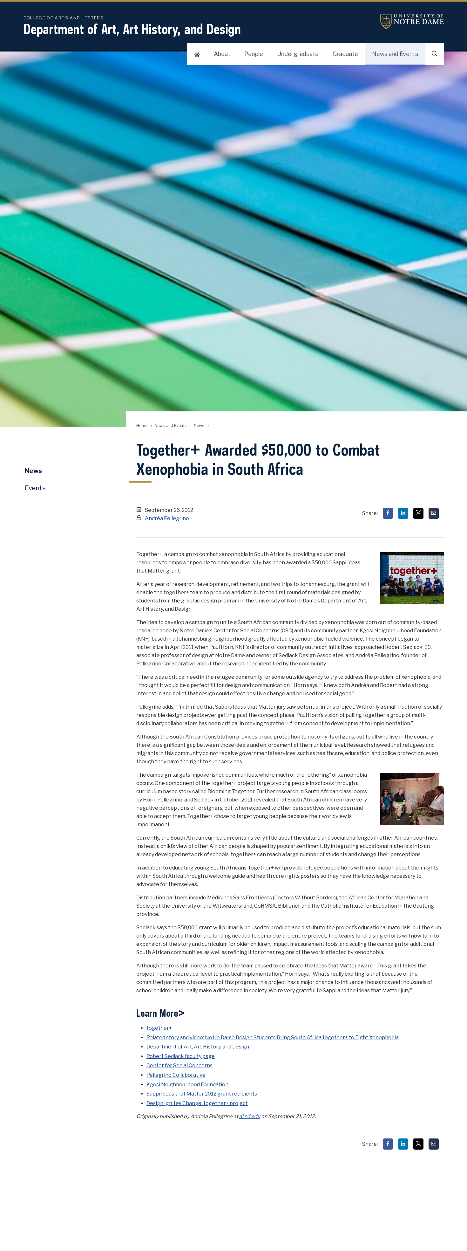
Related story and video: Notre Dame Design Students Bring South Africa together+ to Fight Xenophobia (272, 1037)
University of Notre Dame (412, 21)
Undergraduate (298, 54)
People (253, 54)
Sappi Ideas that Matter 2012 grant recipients (201, 1094)
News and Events (395, 54)
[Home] (197, 54)
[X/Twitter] (418, 513)
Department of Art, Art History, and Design (132, 29)
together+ (159, 1028)
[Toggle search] (434, 54)
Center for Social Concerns (179, 1065)
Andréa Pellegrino (167, 518)
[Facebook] (388, 513)
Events (35, 488)
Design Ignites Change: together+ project (197, 1103)
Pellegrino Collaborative (176, 1075)
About (222, 54)
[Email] (434, 513)
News (199, 425)
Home (141, 425)
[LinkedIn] (403, 513)
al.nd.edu (249, 1116)
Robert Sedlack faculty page (180, 1056)
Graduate (345, 54)
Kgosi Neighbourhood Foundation (187, 1085)
